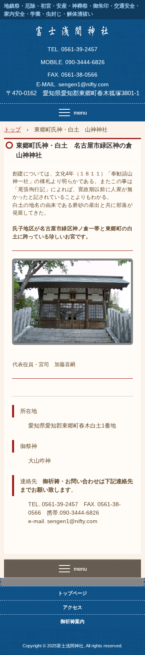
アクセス (72, 607)
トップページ (72, 593)
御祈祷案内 (72, 621)
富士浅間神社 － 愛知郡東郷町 (72, 33)
